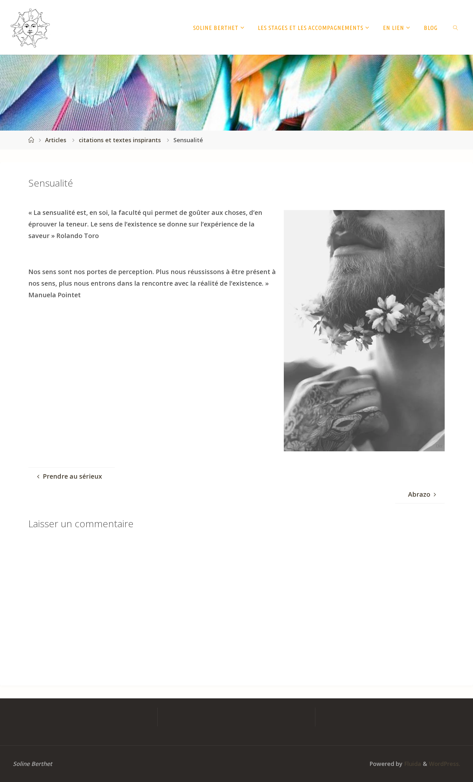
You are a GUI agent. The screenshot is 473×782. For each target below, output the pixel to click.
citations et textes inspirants (120, 140)
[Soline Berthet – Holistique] (30, 27)
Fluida (412, 764)
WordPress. (444, 764)
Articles (55, 140)
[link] (455, 27)
